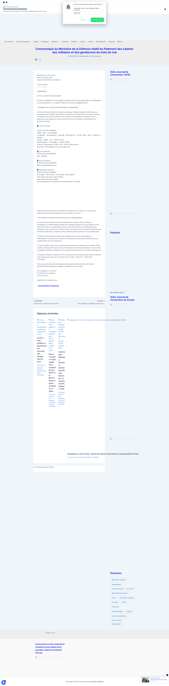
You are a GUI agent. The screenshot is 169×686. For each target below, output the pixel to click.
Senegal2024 (116, 624)
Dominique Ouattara (127, 598)
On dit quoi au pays (83, 56)
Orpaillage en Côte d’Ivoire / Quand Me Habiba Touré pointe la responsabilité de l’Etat (102, 454)
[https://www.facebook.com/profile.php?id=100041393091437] (36, 60)
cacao (114, 598)
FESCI (124, 602)
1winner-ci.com (50, 633)
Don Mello (115, 602)
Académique (116, 584)
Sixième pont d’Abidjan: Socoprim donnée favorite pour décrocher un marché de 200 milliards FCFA (61, 370)
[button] (30, 41)
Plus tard (83, 19)
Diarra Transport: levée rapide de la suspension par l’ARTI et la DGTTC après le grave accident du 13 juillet (52, 372)
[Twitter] (40, 60)
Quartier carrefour (116, 620)
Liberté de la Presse (119, 616)
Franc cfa (115, 607)
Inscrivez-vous (97, 19)
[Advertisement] (84, 27)
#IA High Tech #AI (119, 580)
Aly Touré (130, 589)
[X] (6, 2)
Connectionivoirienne (15, 8)
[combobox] (78, 13)
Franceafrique (117, 611)
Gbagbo (129, 611)
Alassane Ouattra (117, 589)
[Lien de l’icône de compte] (165, 9)
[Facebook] (4, 2)
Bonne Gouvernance (120, 593)
